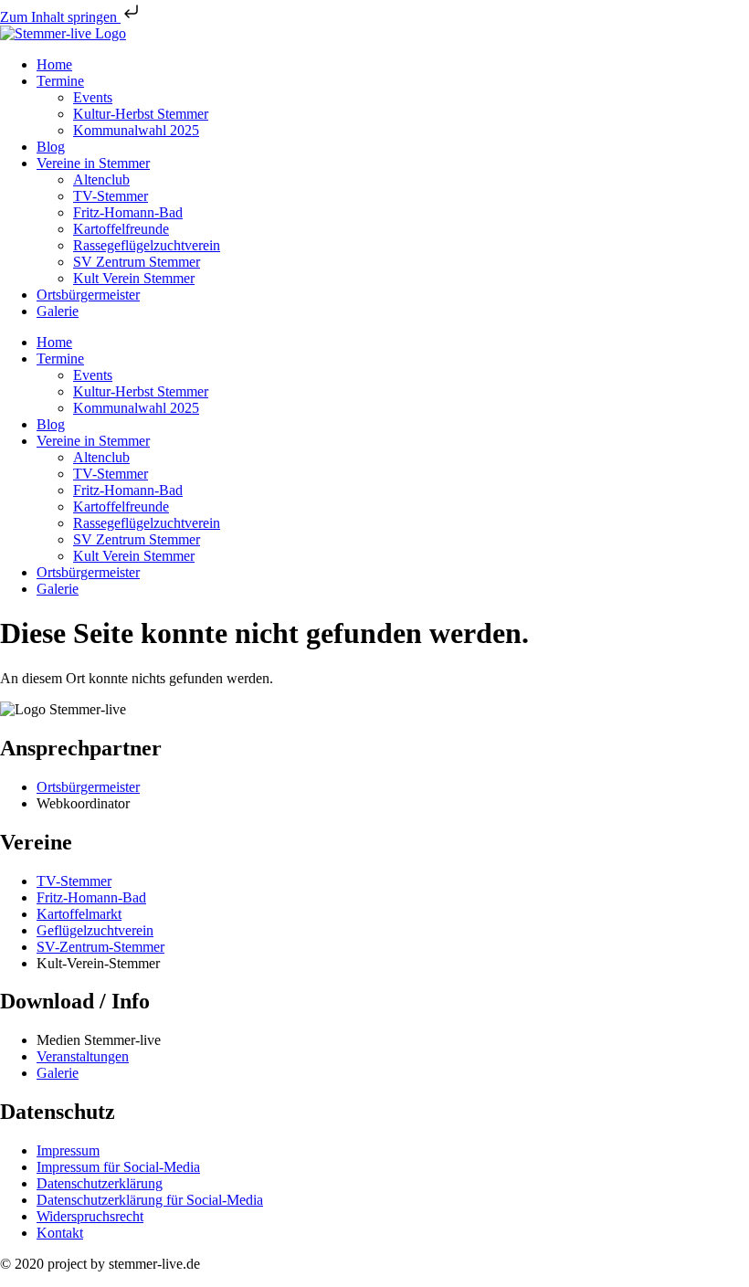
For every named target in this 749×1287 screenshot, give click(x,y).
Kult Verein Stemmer (134, 278)
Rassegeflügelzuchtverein (146, 245)
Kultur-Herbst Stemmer (140, 113)
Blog (51, 146)
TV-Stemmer (110, 196)
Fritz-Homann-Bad (128, 212)
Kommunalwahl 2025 (136, 130)
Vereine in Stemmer (93, 163)
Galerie (58, 311)
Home (54, 64)
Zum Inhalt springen (60, 17)
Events (92, 97)
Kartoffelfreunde (121, 229)
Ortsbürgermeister (88, 294)
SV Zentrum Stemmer (136, 261)
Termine (60, 81)
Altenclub (101, 179)
